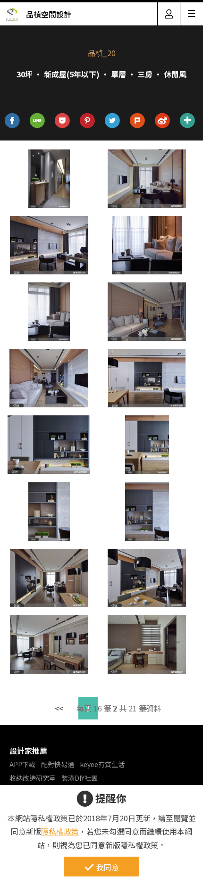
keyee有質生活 (102, 764)
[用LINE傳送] (37, 121)
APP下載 (22, 764)
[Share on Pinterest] (87, 121)
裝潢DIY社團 (79, 778)
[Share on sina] (162, 121)
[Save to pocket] (62, 121)
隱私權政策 (60, 831)
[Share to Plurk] (137, 121)
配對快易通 (57, 764)
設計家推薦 (28, 750)
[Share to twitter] (112, 121)
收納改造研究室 (32, 778)
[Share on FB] (12, 121)
